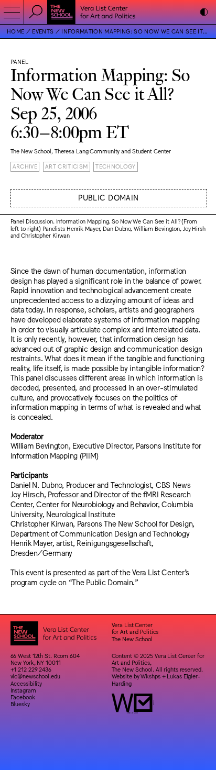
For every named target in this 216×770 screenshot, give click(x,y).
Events (42, 31)
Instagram (23, 690)
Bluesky (20, 703)
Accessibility (26, 683)
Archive (25, 166)
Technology (115, 166)
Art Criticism (66, 166)
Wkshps (150, 676)
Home (15, 31)
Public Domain (108, 197)
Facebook (22, 697)
